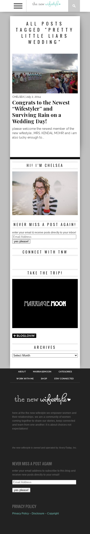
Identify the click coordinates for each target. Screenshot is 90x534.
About (22, 372)
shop (44, 379)
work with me (25, 379)
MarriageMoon (42, 372)
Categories (65, 372)
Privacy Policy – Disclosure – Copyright (35, 513)
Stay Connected (64, 379)
